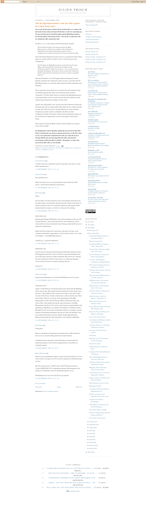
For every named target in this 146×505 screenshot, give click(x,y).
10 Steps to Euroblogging (93, 37)
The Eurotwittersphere (92, 39)
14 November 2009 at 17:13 (47, 243)
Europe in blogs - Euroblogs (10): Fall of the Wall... (99, 379)
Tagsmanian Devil (94, 180)
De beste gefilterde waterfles (95, 152)
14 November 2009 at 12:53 (47, 188)
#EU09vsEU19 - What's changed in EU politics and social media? (98, 168)
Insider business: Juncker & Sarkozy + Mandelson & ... (98, 297)
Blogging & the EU (95, 386)
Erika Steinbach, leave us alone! (99, 383)
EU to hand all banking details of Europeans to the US (99, 266)
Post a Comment (40, 383)
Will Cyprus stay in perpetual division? (98, 176)
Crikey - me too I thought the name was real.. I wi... (72, 483)
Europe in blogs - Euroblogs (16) (96, 59)
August (91, 427)
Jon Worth (91, 72)
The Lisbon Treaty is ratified (98, 410)
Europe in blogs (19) (92, 52)
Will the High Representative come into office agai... (98, 358)
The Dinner (92, 335)
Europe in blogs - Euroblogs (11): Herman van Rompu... (99, 313)
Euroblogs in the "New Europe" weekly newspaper (98, 339)
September (92, 425)
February (92, 445)
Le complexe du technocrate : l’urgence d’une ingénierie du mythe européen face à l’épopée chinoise (98, 104)
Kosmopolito (92, 189)
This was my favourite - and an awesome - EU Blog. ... (72, 473)
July (90, 430)
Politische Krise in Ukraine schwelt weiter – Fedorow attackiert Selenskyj (98, 93)
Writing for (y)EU (93, 150)
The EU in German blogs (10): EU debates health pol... (99, 414)
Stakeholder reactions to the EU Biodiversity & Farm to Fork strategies (98, 144)
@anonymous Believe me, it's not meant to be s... (69, 468)
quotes (44, 44)
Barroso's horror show (95, 241)
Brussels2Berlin (93, 174)
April (91, 439)
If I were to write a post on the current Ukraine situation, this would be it (98, 200)
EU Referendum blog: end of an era (97, 122)
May (90, 436)
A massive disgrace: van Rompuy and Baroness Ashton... (99, 326)
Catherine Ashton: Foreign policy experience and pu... (99, 292)
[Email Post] (62, 146)
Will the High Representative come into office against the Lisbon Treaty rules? (57, 24)
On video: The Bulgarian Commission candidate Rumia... (100, 261)
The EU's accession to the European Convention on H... (99, 395)
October (91, 422)
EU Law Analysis (93, 80)
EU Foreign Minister (47, 148)
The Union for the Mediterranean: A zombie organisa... (99, 276)
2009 (89, 228)
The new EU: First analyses (97, 317)
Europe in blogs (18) (92, 54)
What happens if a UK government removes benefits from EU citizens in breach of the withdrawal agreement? (98, 84)
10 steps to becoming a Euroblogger (96, 400)
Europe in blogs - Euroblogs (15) (96, 62)
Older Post (79, 387)
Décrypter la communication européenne (97, 100)
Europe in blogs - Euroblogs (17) (96, 57)
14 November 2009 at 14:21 (47, 211)
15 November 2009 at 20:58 (47, 280)
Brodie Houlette (40, 353)
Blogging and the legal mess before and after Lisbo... (98, 368)
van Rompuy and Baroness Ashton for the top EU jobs (100, 321)
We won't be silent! (95, 344)
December (92, 230)
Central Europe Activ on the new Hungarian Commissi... (99, 373)
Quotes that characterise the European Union (97, 302)
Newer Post (38, 387)
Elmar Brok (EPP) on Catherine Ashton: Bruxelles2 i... (98, 245)
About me (89, 34)
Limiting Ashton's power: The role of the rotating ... (99, 271)
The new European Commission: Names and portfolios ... (99, 255)
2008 (89, 452)
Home (59, 387)
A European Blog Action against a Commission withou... (99, 363)
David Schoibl (39, 161)
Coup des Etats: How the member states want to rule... (99, 250)
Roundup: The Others (94, 128)
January (91, 448)
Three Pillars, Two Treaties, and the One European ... (98, 405)
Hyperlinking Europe (92, 42)
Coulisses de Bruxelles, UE (96, 133)
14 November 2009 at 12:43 (47, 169)
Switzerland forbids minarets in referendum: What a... (98, 237)
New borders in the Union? (97, 418)
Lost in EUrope (93, 91)
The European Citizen (95, 165)
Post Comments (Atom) (51, 391)
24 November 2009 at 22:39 (47, 378)
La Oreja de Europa (94, 157)
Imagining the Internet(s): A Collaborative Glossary (95, 114)
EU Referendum (93, 120)
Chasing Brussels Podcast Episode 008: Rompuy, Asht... (99, 307)
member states (47, 149)
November (92, 233)
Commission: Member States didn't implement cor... (73, 478)
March (91, 442)
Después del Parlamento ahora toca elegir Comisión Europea (97, 159)
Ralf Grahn (38, 193)
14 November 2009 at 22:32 (47, 269)
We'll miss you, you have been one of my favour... (69, 487)
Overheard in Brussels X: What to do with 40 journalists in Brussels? (98, 192)
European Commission (64, 148)
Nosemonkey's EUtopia (95, 197)
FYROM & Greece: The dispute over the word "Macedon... (98, 281)
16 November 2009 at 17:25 (47, 320)
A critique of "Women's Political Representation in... (99, 390)
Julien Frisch (73, 10)
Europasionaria (93, 141)
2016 (89, 222)
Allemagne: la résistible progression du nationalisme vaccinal (98, 136)
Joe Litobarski (92, 111)
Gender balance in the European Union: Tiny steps (99, 287)
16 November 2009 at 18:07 (47, 348)
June (90, 433)
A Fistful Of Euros (94, 126)
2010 (89, 225)
